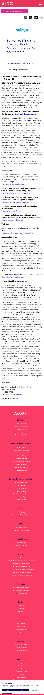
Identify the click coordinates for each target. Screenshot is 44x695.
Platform (21, 608)
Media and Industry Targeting (21, 461)
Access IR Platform (21, 482)
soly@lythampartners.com (12, 394)
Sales (21, 668)
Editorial (21, 674)
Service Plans (21, 542)
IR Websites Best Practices (21, 566)
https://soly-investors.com (25, 114)
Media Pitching (21, 456)
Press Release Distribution (21, 450)
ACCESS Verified (21, 470)
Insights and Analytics (21, 467)
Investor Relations (21, 629)
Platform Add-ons (21, 545)
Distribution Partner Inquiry (21, 680)
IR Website (21, 485)
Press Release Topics (21, 558)
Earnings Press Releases (21, 494)
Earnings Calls (21, 491)
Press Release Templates (21, 587)
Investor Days (21, 497)
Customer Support (21, 671)
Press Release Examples (21, 590)
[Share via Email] (41, 17)
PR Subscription (21, 527)
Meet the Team (21, 626)
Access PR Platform (21, 447)
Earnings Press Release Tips (21, 572)
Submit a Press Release (21, 530)
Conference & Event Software (21, 515)
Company (21, 611)
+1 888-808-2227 (21, 665)
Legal (21, 432)
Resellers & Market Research (21, 435)
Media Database (21, 453)
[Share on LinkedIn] (36, 17)
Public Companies (21, 423)
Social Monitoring (21, 464)
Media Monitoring (21, 458)
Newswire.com (21, 647)
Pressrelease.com (21, 650)
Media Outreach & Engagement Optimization (21, 561)
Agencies (21, 429)
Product (21, 605)
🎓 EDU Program (21, 593)
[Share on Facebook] (25, 17)
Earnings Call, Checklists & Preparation (21, 569)
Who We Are (21, 624)
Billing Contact (21, 677)
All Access (21, 512)
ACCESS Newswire (21, 644)
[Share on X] (30, 17)
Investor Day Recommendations (21, 575)
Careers (21, 632)
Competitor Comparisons (21, 563)
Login (21, 663)
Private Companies (21, 426)
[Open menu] (40, 3)
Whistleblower (21, 499)
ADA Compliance (21, 488)
